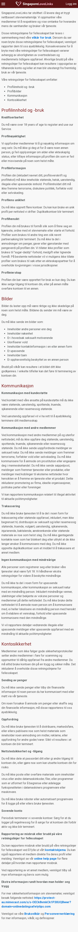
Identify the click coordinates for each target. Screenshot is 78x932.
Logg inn (71, 4)
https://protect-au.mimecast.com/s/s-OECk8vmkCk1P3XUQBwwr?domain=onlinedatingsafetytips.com (36, 902)
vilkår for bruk (41, 37)
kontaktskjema (55, 850)
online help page (45, 858)
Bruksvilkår (32, 913)
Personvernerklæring (60, 913)
